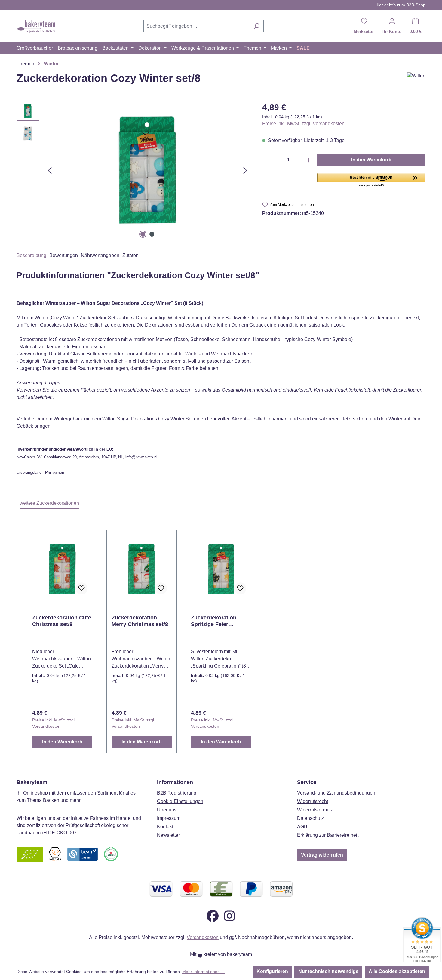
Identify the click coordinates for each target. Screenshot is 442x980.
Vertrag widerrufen (322, 855)
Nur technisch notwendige (328, 971)
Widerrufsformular (316, 809)
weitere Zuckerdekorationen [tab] (49, 503)
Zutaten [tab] (130, 255)
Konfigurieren (272, 971)
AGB (302, 826)
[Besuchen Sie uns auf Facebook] (213, 915)
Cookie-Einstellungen (180, 801)
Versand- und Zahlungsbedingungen (336, 792)
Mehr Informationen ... (203, 971)
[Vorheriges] (49, 170)
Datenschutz (310, 818)
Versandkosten (203, 937)
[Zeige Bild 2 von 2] (151, 234)
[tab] (31, 255)
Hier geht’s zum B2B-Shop (400, 4)
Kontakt (165, 826)
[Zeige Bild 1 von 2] (142, 234)
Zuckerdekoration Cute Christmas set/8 (61, 621)
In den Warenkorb (371, 159)
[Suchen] (257, 26)
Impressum (168, 818)
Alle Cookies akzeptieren (397, 971)
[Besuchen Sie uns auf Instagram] (229, 915)
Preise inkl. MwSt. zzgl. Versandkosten (303, 123)
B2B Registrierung (176, 792)
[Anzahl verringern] (268, 160)
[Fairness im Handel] (54, 854)
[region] (133, 170)
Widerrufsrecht (312, 801)
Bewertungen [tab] (63, 255)
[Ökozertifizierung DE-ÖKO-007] (30, 854)
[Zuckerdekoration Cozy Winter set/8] (147, 170)
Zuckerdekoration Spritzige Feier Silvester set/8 (213, 621)
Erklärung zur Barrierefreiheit (327, 835)
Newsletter (168, 835)
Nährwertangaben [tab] (100, 255)
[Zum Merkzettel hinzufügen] (81, 588)
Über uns (166, 809)
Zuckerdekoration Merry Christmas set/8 (140, 621)
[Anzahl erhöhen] (308, 160)
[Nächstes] (245, 170)
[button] (371, 180)
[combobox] (196, 26)
